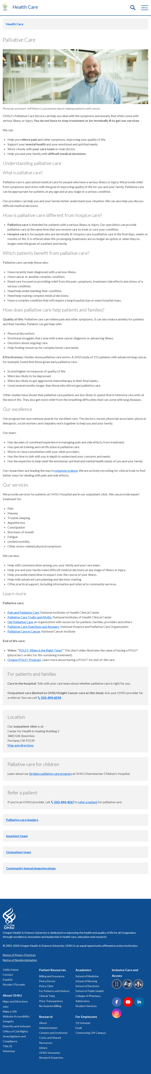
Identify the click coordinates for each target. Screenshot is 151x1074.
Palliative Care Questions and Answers (33, 626)
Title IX (7, 1046)
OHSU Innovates (49, 1052)
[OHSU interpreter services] (139, 988)
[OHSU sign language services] (128, 988)
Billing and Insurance (51, 976)
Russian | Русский (14, 984)
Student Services (86, 1006)
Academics (83, 970)
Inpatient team (17, 836)
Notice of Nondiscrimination (20, 960)
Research (46, 1016)
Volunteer (9, 1051)
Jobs (5, 1006)
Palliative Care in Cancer (23, 631)
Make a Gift (10, 1011)
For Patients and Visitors (54, 991)
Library (43, 1047)
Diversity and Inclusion (17, 1026)
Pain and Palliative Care (23, 612)
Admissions (83, 1001)
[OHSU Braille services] (117, 988)
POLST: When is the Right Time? (40, 650)
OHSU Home (10, 969)
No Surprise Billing (50, 1006)
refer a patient (87, 802)
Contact (8, 974)
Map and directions (20, 745)
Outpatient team (18, 852)
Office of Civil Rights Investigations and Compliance (15, 1036)
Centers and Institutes (53, 1032)
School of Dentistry (87, 986)
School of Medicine (87, 976)
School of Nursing (86, 981)
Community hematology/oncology (31, 868)
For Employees (86, 1016)
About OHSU (12, 995)
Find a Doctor (47, 981)
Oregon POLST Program (24, 660)
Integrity (8, 1021)
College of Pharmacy (88, 996)
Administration (48, 1027)
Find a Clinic (46, 986)
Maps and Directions (15, 1001)
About (43, 1023)
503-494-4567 (64, 802)
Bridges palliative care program (50, 773)
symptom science (66, 470)
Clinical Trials (47, 996)
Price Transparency (51, 1001)
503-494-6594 (51, 697)
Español (7, 979)
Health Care (25, 7)
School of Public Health (90, 991)
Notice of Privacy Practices (19, 955)
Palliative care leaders (22, 820)
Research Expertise (51, 1057)
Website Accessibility (16, 1016)
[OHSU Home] (6, 7)
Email (79, 1027)
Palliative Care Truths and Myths (29, 617)
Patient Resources (52, 970)
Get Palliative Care (20, 622)
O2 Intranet (83, 1023)
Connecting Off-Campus (91, 1032)
